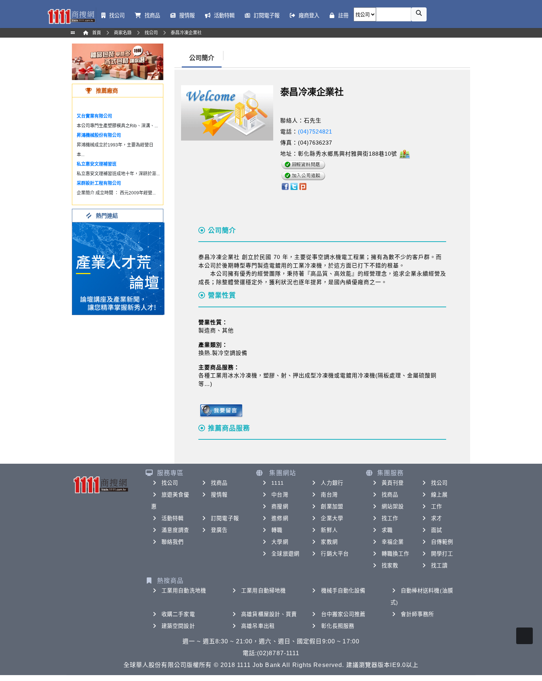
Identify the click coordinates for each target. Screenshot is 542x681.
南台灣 (329, 495)
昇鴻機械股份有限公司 (99, 135)
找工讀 (439, 565)
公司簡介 (201, 58)
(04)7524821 (315, 131)
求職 (387, 530)
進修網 (279, 518)
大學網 (279, 542)
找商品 (219, 483)
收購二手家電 (178, 614)
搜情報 (219, 495)
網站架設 (393, 506)
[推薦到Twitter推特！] (294, 186)
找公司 (169, 483)
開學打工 (442, 554)
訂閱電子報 (225, 518)
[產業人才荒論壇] (118, 268)
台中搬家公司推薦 (343, 614)
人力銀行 (332, 483)
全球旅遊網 (285, 554)
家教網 (329, 542)
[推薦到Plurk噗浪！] (303, 186)
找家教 (390, 565)
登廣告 (219, 530)
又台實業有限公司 (94, 116)
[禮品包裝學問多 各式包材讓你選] (117, 61)
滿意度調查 (175, 530)
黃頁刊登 (393, 483)
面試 (436, 530)
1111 (277, 483)
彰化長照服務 (338, 626)
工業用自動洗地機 (183, 591)
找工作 (390, 518)
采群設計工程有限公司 (99, 183)
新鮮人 (329, 530)
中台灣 (279, 495)
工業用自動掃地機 (263, 591)
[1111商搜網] (71, 15)
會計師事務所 (417, 614)
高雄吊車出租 (258, 626)
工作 (436, 506)
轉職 (276, 530)
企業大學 (332, 518)
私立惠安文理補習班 (97, 164)
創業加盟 (332, 506)
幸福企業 (393, 542)
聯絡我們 (172, 542)
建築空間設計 (178, 626)
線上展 (439, 495)
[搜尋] (419, 14)
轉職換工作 (396, 554)
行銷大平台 (335, 554)
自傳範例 (442, 542)
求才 (436, 518)
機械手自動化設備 (343, 591)
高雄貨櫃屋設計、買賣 (269, 614)
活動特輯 (172, 518)
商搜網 (279, 506)
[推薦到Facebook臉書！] (284, 186)
